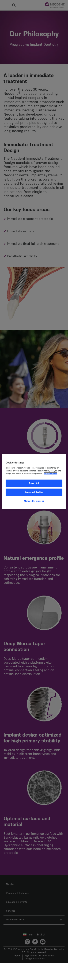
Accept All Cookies (34, 492)
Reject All (34, 483)
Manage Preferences (34, 501)
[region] (34, 481)
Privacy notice (50, 474)
